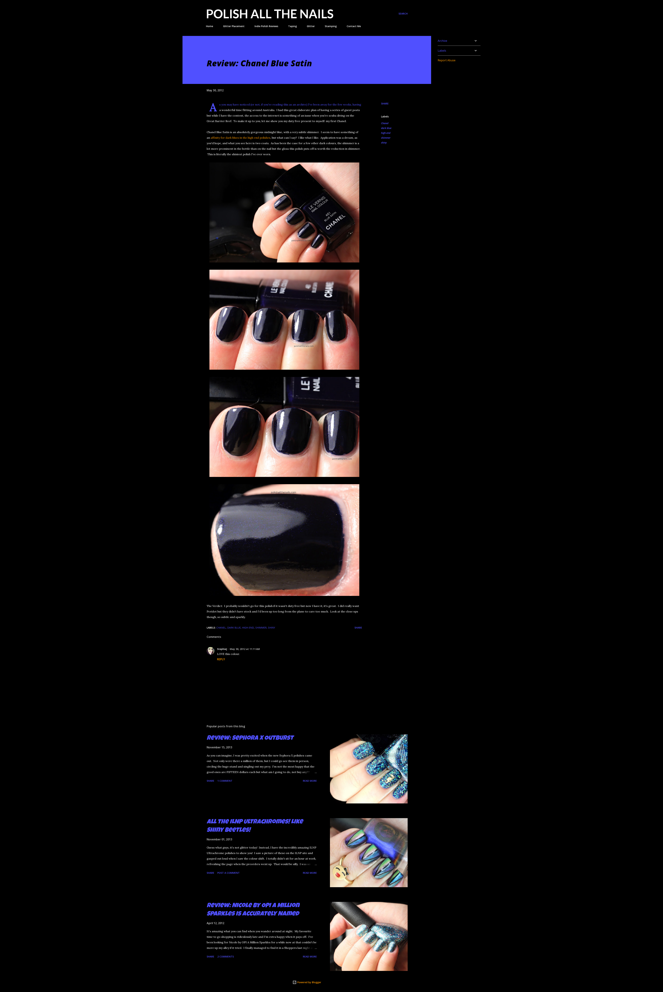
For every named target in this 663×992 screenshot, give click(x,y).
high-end (385, 133)
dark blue (386, 128)
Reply (221, 659)
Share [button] (385, 103)
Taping (292, 26)
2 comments (225, 956)
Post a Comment (228, 872)
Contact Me (354, 26)
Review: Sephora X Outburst (250, 738)
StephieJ (222, 649)
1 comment (224, 780)
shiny (384, 142)
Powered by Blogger (309, 982)
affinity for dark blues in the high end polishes (240, 137)
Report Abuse (446, 60)
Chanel (384, 123)
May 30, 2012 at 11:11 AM (245, 649)
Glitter (311, 26)
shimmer (386, 137)
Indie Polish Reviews (266, 26)
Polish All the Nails (270, 13)
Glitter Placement (233, 26)
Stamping (331, 26)
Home (209, 26)
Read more (310, 780)
